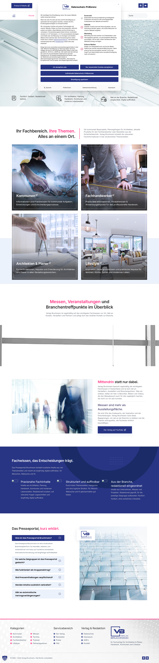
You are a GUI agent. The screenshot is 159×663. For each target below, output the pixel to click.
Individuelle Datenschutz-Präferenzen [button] (79, 73)
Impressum (111, 87)
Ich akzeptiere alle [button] (60, 67)
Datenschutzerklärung (60, 39)
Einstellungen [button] (59, 41)
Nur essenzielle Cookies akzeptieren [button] (99, 67)
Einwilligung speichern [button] (79, 79)
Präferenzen (67, 87)
